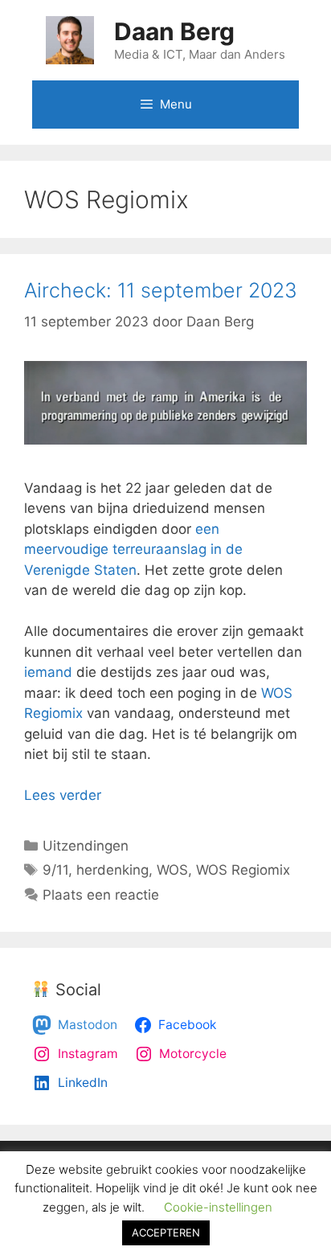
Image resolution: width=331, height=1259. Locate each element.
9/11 (55, 870)
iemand (48, 672)
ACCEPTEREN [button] (166, 1232)
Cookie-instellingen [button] (218, 1207)
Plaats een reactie (101, 895)
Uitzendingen (86, 846)
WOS (172, 870)
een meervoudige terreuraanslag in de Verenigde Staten (133, 549)
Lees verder (62, 795)
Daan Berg (174, 31)
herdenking (112, 870)
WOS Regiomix (243, 870)
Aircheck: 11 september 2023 (160, 290)
